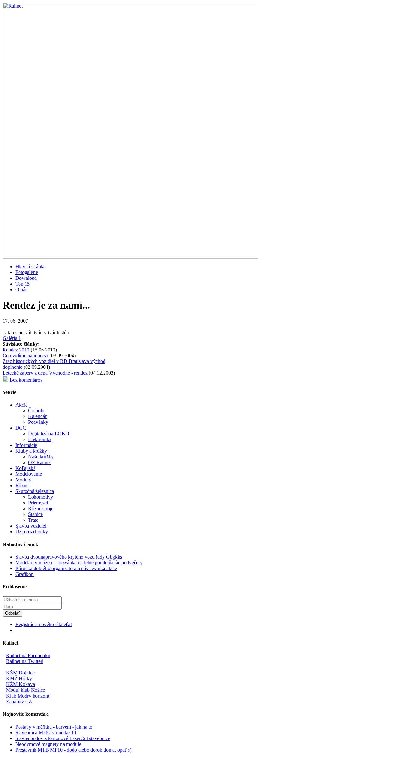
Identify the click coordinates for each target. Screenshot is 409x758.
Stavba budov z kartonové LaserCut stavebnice (62, 738)
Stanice (35, 514)
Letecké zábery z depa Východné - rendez (45, 372)
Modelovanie (28, 474)
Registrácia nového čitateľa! (43, 624)
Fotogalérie (26, 272)
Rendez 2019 (16, 349)
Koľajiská (25, 468)
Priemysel (38, 502)
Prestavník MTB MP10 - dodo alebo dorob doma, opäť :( (73, 750)
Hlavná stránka (30, 266)
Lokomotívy (40, 497)
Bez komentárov (25, 380)
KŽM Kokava (20, 684)
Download (26, 278)
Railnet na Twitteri (24, 661)
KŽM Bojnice (20, 672)
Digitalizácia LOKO (48, 433)
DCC (20, 428)
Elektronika (39, 439)
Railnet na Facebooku (28, 655)
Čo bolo (36, 410)
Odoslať (12, 613)
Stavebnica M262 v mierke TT (46, 732)
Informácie (26, 445)
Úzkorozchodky (31, 531)
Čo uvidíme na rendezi (25, 355)
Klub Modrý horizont (27, 695)
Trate (33, 520)
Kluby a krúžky (31, 451)
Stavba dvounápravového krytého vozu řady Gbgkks (68, 557)
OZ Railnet (39, 462)
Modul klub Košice (25, 690)
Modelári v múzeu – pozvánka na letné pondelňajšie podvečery (79, 562)
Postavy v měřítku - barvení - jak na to (53, 727)
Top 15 (22, 283)
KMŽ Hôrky (19, 678)
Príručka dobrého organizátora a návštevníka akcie (66, 568)
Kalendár (37, 416)
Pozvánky (38, 422)
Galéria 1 (12, 338)
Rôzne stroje (40, 508)
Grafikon (24, 574)
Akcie (21, 404)
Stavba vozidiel (30, 525)
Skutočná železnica (34, 491)
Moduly (23, 479)
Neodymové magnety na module (48, 744)
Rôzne (21, 485)
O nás (21, 289)
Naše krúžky (41, 456)
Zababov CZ (19, 701)
